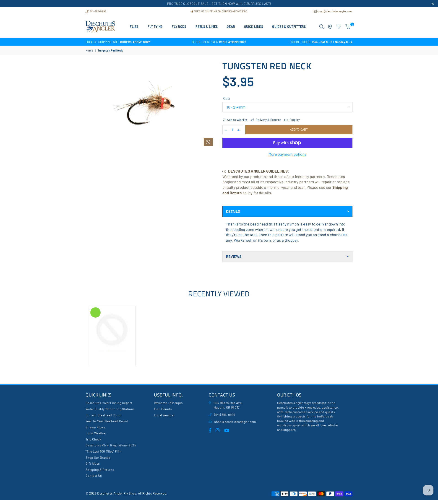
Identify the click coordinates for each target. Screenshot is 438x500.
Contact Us (94, 475)
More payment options (288, 154)
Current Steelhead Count (104, 415)
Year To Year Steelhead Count (107, 421)
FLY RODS (179, 26)
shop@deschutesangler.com (334, 11)
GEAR (231, 26)
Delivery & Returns (268, 120)
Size (226, 98)
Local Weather (96, 433)
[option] (130, 42)
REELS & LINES (207, 26)
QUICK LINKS (253, 26)
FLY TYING (155, 26)
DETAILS (233, 211)
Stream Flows (95, 427)
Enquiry (294, 120)
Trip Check (93, 439)
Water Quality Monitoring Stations (110, 409)
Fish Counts (163, 409)
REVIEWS (233, 256)
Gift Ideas (93, 463)
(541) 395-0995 (224, 415)
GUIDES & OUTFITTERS (289, 26)
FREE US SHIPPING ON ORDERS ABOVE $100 (220, 11)
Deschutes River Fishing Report (109, 403)
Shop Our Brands (98, 457)
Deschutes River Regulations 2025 (111, 445)
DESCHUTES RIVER (219, 42)
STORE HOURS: (321, 42)
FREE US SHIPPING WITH (118, 42)
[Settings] (330, 26)
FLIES (134, 26)
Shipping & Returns (100, 470)
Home (89, 50)
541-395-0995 (97, 11)
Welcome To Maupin (168, 403)
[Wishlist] (338, 26)
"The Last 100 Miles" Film (104, 451)
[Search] (321, 26)
